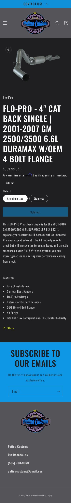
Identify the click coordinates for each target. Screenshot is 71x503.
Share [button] (10, 328)
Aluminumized (15, 198)
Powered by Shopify (44, 495)
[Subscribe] (58, 391)
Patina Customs (31, 495)
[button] (5, 23)
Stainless (39, 198)
